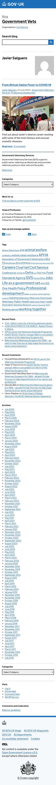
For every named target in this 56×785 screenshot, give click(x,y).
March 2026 (11, 418)
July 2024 (9, 449)
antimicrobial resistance (25, 255)
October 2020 (11, 538)
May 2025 (9, 432)
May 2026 (10, 412)
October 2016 (11, 655)
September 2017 (12, 635)
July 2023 (9, 466)
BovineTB (20, 263)
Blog (5, 16)
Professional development (23, 92)
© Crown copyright (28, 777)
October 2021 (11, 506)
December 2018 (12, 595)
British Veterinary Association (40, 263)
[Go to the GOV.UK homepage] (13, 4)
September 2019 (13, 575)
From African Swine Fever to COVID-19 (26, 85)
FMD (44, 273)
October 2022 (11, 483)
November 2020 (13, 535)
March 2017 (10, 649)
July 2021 (9, 512)
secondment (33, 294)
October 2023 (11, 463)
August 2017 (11, 638)
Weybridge (41, 305)
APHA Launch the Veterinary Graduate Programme (28, 332)
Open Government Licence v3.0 (19, 752)
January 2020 (11, 563)
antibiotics (6, 255)
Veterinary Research (22, 305)
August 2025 (11, 426)
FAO (39, 273)
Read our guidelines (11, 710)
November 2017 (12, 629)
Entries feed (10, 691)
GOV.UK (6, 734)
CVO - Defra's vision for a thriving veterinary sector (28, 323)
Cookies (35, 738)
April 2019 (10, 583)
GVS (29, 277)
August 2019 (11, 578)
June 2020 (10, 549)
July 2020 (9, 546)
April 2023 (10, 472)
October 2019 (11, 572)
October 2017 (11, 632)
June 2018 (10, 609)
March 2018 (10, 617)
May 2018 (9, 612)
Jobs (49, 278)
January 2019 (11, 592)
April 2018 (10, 615)
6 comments (20, 146)
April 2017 (9, 646)
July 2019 (9, 580)
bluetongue (11, 263)
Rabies (26, 294)
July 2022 (9, 489)
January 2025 (11, 441)
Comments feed (12, 694)
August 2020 (11, 543)
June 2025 (10, 429)
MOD (43, 283)
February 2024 (12, 458)
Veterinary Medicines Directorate (35, 298)
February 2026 (12, 420)
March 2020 (11, 557)
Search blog (9, 36)
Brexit (28, 263)
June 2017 (9, 643)
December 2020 (12, 532)
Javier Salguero (9, 90)
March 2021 (10, 523)
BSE (52, 263)
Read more (7, 170)
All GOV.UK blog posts (36, 730)
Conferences (9, 272)
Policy (21, 288)
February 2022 (12, 500)
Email (8, 234)
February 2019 (11, 589)
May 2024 (10, 452)
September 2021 (13, 509)
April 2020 (10, 555)
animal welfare (36, 250)
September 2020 (13, 540)
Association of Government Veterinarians (23, 259)
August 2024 (11, 446)
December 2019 (12, 566)
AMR (22, 250)
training (13, 297)
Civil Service (22, 27)
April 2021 (10, 520)
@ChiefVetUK (29, 220)
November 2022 (13, 480)
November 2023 (13, 460)
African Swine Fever (10, 250)
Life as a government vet (21, 283)
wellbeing (35, 305)
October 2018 (11, 600)
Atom (34, 234)
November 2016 (12, 652)
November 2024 (13, 443)
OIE (47, 283)
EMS (34, 273)
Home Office (39, 278)
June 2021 (10, 515)
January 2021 (11, 529)
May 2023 (10, 469)
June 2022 (10, 492)
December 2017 (12, 626)
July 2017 (9, 640)
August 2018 (11, 603)
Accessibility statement (15, 738)
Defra (29, 272)
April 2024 (10, 455)
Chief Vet (22, 267)
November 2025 (12, 423)
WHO (48, 305)
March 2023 (11, 475)
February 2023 (12, 478)
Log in (7, 688)
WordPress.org (12, 697)
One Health (9, 288)
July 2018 (9, 606)
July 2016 (9, 657)
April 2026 (10, 415)
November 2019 (12, 569)
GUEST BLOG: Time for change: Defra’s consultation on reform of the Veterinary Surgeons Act (26, 368)
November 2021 (12, 503)
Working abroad (10, 309)
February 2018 (11, 620)
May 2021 (9, 518)
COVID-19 (21, 273)
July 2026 (9, 409)
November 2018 (12, 598)
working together (32, 309)
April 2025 (10, 435)
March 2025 (11, 438)
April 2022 (10, 495)
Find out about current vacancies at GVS (21, 200)
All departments (23, 734)
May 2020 (10, 552)
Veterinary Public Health (15, 301)
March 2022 (11, 498)
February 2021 (11, 526)
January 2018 (11, 623)
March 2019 (10, 586)
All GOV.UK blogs (11, 730)
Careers (8, 267)
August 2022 (11, 486)
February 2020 (12, 560)
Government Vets (19, 21)
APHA (43, 255)
